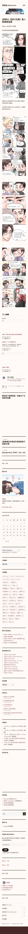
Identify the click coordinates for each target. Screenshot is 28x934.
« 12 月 (7, 541)
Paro (13, 579)
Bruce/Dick (20, 576)
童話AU (20, 612)
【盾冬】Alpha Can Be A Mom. (12, 656)
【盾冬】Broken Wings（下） (12, 660)
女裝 (15, 591)
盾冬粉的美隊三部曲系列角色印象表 (13, 713)
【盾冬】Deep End (9, 654)
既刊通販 (4, 919)
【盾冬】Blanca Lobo (9, 666)
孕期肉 (22, 591)
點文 (11, 622)
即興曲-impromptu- (9, 801)
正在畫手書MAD (8, 704)
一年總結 (13, 582)
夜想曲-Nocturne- (9, 5)
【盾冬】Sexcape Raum (10, 662)
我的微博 (6, 805)
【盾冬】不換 (7, 673)
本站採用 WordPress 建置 (17, 923)
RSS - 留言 (6, 865)
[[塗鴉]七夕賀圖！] (13, 359)
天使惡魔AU (7, 591)
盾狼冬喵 (22, 609)
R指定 (5, 582)
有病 (5, 600)
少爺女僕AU (7, 594)
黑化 (5, 622)
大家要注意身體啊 (8, 636)
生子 (5, 606)
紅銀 (5, 615)
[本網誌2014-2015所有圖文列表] (13, 346)
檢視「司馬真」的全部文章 (15, 380)
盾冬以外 (4, 915)
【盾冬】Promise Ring (10, 668)
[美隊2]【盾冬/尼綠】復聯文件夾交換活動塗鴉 (12, 334)
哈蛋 (12, 588)
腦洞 (5, 619)
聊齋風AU (19, 615)
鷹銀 (17, 619)
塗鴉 (3, 387)
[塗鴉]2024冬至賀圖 (9, 696)
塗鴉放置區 (18, 386)
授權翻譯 (21, 597)
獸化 (18, 603)
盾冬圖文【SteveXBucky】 (9, 912)
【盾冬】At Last (8, 658)
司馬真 (5, 386)
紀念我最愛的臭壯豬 (9, 700)
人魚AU (15, 585)
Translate (14, 552)
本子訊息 (12, 600)
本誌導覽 (4, 908)
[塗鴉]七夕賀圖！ (6, 367)
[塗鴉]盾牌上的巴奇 (9, 664)
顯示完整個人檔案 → (7, 507)
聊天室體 (11, 615)
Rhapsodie (7, 799)
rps (18, 579)
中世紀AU (6, 585)
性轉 (21, 594)
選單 (24, 5)
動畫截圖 (6, 588)
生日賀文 (21, 606)
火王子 (11, 603)
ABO (5, 576)
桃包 (20, 600)
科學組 (13, 612)
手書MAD (12, 597)
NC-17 (6, 579)
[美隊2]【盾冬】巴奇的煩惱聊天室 (12, 670)
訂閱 (5, 850)
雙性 (11, 619)
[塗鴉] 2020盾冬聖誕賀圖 (10, 642)
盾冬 (23, 386)
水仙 (5, 603)
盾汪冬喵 (13, 609)
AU (12, 576)
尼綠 (6, 387)
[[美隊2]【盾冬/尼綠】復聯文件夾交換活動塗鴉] (13, 326)
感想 (5, 597)
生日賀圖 (13, 606)
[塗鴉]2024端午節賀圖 (10, 709)
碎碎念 (6, 612)
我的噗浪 (6, 803)
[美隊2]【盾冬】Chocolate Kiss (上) (13, 634)
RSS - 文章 (6, 861)
